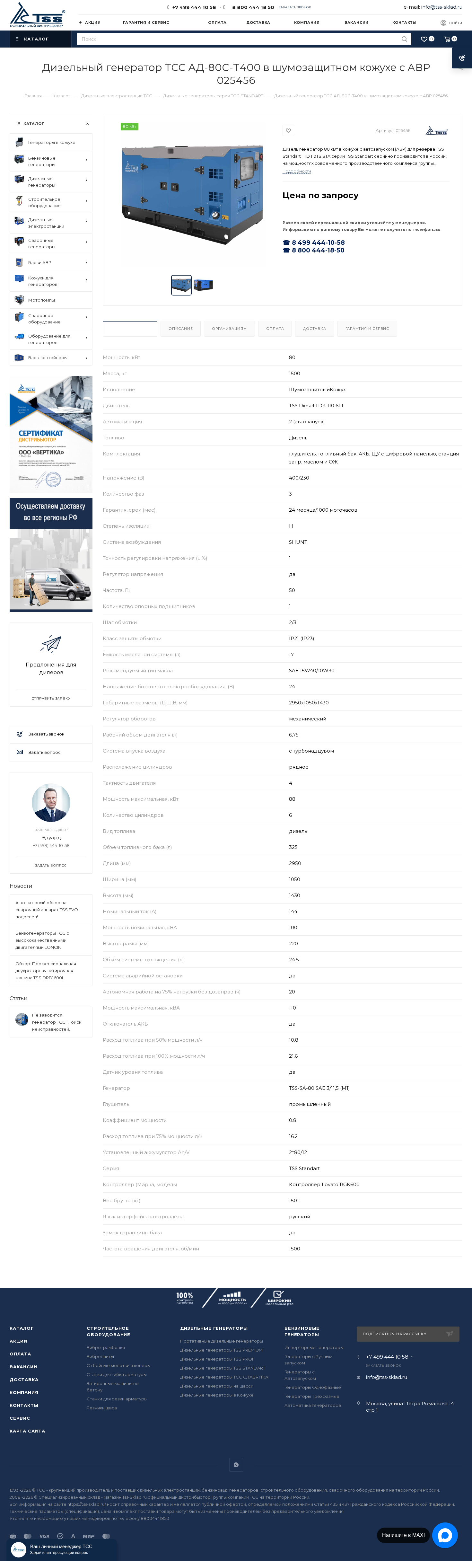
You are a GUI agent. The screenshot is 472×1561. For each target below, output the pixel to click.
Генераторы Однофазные (312, 1387)
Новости (21, 886)
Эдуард (51, 837)
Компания (24, 1392)
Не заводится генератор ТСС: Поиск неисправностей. (56, 1022)
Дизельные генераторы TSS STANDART (222, 1368)
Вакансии (23, 1366)
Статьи (19, 998)
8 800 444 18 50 (252, 7)
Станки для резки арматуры (117, 1398)
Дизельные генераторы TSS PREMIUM (221, 1350)
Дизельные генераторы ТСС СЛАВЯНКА (224, 1377)
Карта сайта (27, 1430)
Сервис (20, 1418)
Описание (181, 328)
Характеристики (130, 328)
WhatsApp (236, 1465)
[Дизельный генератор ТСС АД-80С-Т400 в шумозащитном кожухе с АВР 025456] (193, 195)
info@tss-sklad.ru (441, 7)
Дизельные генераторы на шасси (216, 1386)
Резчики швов (102, 1407)
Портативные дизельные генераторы (221, 1341)
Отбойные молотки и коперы (119, 1365)
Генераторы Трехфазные (311, 1396)
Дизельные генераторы (214, 1328)
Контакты (24, 1405)
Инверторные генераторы (314, 1347)
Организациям (229, 328)
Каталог (22, 1328)
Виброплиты (100, 1356)
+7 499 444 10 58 (194, 7)
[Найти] (404, 39)
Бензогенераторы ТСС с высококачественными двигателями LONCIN (42, 940)
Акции (18, 1341)
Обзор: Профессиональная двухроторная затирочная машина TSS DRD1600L (45, 970)
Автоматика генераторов (312, 1405)
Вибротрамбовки (106, 1347)
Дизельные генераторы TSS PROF (217, 1359)
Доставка (314, 328)
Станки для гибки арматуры (117, 1374)
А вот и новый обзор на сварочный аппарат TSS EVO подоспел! (46, 909)
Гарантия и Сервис (367, 328)
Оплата (275, 328)
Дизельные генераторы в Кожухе (217, 1395)
